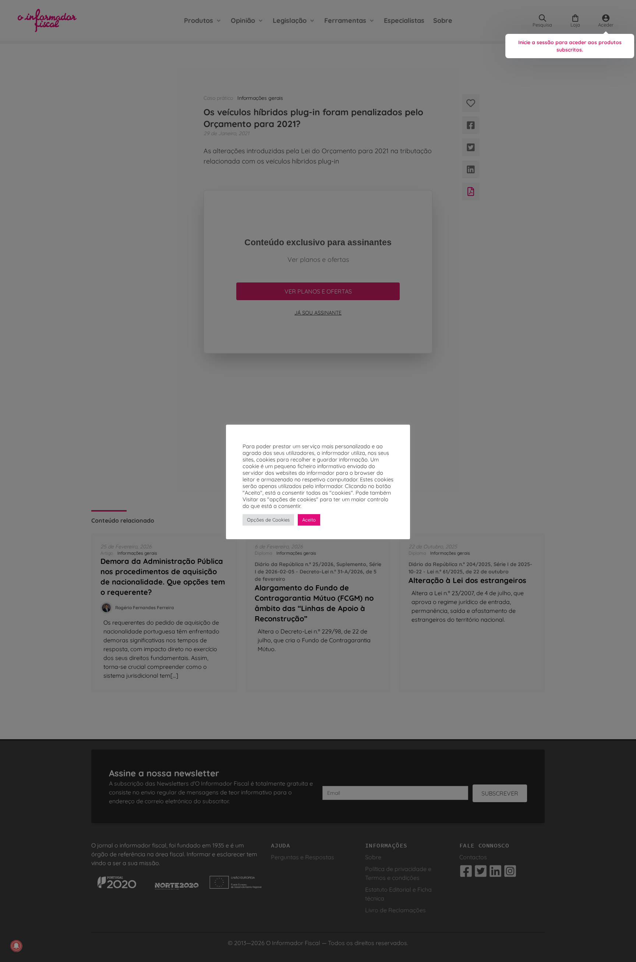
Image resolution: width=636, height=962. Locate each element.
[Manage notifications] (16, 946)
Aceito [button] (309, 520)
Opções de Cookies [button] (268, 520)
